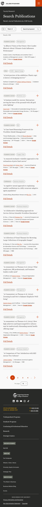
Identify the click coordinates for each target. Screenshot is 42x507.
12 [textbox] (23, 383)
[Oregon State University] (2, 3)
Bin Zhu (29, 194)
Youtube (21, 401)
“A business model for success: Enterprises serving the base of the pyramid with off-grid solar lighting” (19, 102)
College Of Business (12, 3)
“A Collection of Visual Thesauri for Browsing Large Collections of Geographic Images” (19, 239)
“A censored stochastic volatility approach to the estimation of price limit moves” (21, 160)
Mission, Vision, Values (9, 462)
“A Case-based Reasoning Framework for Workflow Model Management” (18, 131)
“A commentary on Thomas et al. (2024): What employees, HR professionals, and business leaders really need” (20, 269)
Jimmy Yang (19, 165)
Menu (38, 3)
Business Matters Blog (9, 486)
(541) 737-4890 (34, 411)
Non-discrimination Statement (11, 503)
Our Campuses (7, 458)
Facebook (17, 401)
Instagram (25, 401)
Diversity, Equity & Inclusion (11, 467)
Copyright (25, 503)
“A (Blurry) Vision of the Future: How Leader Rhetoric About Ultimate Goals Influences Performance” (19, 48)
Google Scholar (17, 59)
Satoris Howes (16, 276)
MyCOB (5, 448)
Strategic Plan (7, 472)
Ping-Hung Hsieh (8, 165)
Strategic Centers (9, 436)
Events (5, 491)
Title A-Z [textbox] (10, 29)
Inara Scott (6, 109)
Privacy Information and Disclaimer (13, 500)
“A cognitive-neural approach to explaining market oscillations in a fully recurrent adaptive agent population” (20, 188)
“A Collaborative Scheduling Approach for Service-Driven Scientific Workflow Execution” (20, 212)
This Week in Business (9, 482)
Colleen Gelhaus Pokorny (24, 82)
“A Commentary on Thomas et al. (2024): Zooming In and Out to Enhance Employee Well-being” (21, 296)
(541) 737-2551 (35, 408)
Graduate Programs (9, 422)
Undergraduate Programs (11, 417)
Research (6, 431)
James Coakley (7, 360)
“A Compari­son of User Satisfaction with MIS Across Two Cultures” (19, 354)
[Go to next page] (35, 378)
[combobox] (11, 29)
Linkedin (14, 401)
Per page (17, 383)
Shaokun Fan (18, 217)
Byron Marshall (27, 136)
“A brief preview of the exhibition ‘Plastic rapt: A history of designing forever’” (20, 76)
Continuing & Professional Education (15, 426)
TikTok (28, 401)
